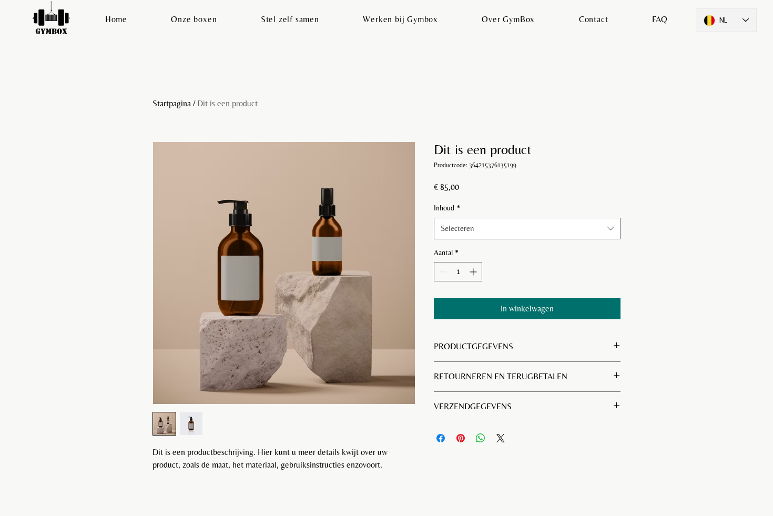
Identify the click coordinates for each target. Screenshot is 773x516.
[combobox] (527, 228)
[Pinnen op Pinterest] (460, 438)
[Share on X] (500, 438)
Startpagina (171, 103)
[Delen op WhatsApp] (480, 438)
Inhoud (447, 208)
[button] (194, 19)
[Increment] (474, 271)
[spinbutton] (458, 271)
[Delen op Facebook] (440, 438)
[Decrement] (442, 271)
